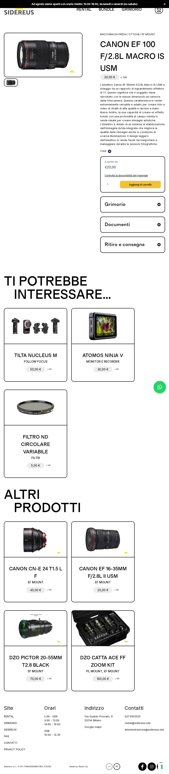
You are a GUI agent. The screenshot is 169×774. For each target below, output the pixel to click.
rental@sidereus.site (138, 723)
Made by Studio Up (78, 766)
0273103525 (133, 716)
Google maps (93, 726)
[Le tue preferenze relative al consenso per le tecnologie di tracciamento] (162, 767)
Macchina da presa (113, 34)
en (109, 766)
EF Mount (148, 34)
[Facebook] (142, 766)
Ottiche (134, 34)
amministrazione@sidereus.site (144, 729)
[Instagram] (152, 766)
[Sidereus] (19, 10)
